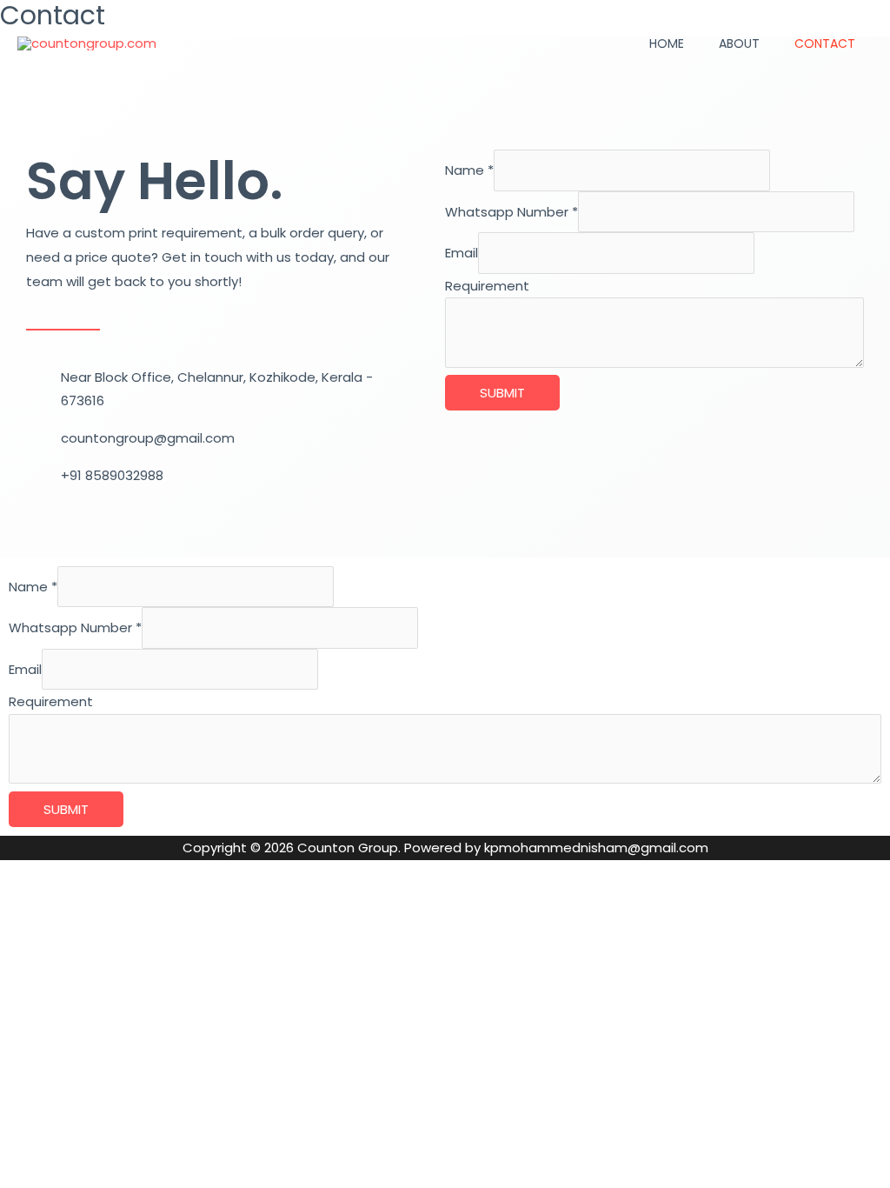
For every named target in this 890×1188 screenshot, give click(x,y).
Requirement (487, 286)
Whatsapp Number (511, 212)
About (739, 43)
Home (666, 43)
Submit (502, 393)
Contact (824, 43)
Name (469, 170)
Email (461, 253)
